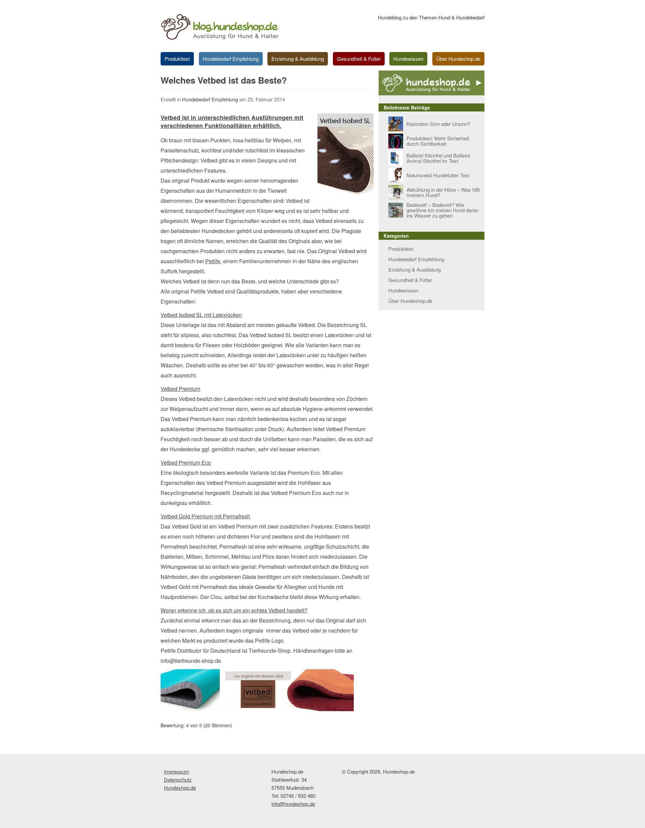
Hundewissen (408, 58)
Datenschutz (178, 779)
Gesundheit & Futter (359, 58)
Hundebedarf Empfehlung (231, 58)
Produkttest (177, 58)
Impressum (176, 771)
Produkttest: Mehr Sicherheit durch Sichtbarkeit (437, 141)
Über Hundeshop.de (458, 58)
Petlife (212, 261)
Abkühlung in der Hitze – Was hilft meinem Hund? (443, 192)
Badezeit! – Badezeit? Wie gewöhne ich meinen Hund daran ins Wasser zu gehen (442, 210)
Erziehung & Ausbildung (297, 58)
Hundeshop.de (180, 787)
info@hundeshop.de (293, 803)
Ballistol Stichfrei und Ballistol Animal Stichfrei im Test (438, 158)
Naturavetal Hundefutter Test (437, 175)
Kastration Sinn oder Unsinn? (438, 123)
